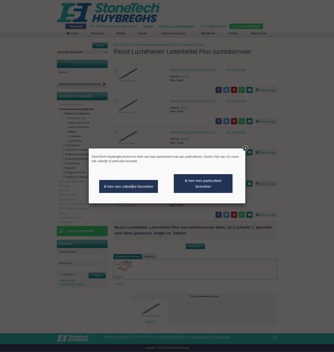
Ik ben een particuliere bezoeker (203, 183)
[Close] (245, 148)
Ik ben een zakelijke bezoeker (128, 186)
